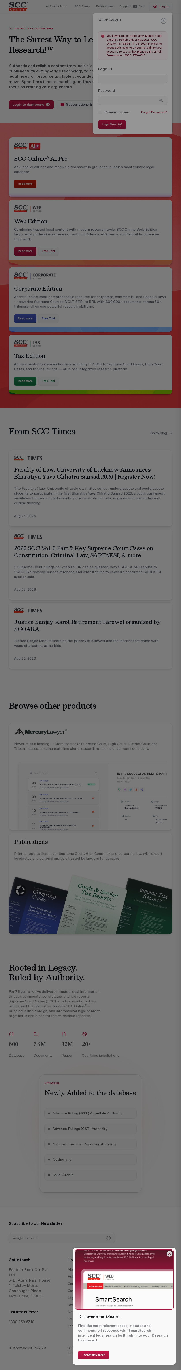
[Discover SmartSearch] (124, 1279)
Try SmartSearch (93, 1355)
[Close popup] (169, 1253)
